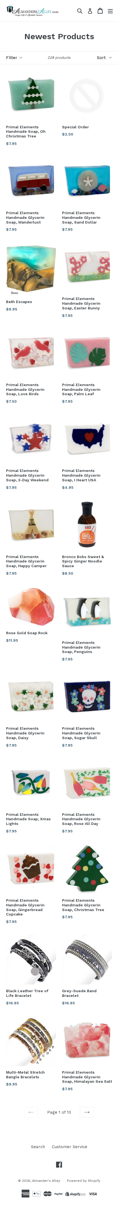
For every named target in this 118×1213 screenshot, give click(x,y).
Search (38, 1146)
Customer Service (69, 1146)
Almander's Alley (46, 1181)
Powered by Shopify (83, 1181)
